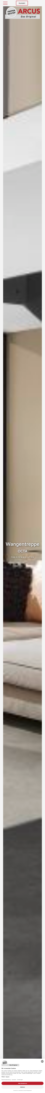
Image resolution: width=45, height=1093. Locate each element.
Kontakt (22, 3)
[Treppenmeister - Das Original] (22, 14)
